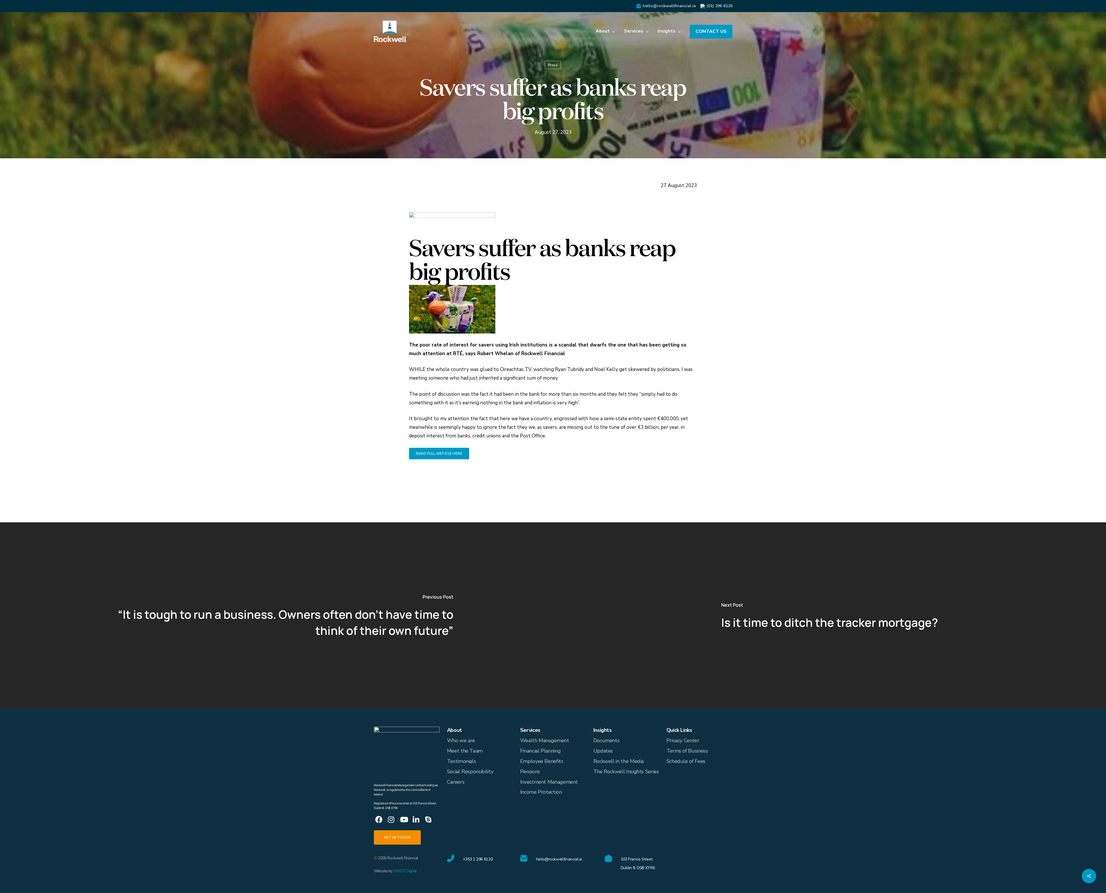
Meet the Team (465, 750)
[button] (439, 453)
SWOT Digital (405, 871)
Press (553, 65)
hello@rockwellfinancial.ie (669, 6)
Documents (606, 740)
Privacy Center (682, 740)
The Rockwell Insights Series (626, 771)
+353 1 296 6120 (478, 859)
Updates (603, 750)
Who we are (461, 740)
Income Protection (541, 792)
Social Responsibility (470, 771)
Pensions (530, 771)
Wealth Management (544, 740)
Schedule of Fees (685, 761)
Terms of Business (687, 750)
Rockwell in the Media (618, 761)
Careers (455, 781)
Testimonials (461, 761)
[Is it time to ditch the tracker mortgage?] (829, 615)
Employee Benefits (541, 761)
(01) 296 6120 (719, 6)
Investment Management (549, 781)
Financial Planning (540, 750)
